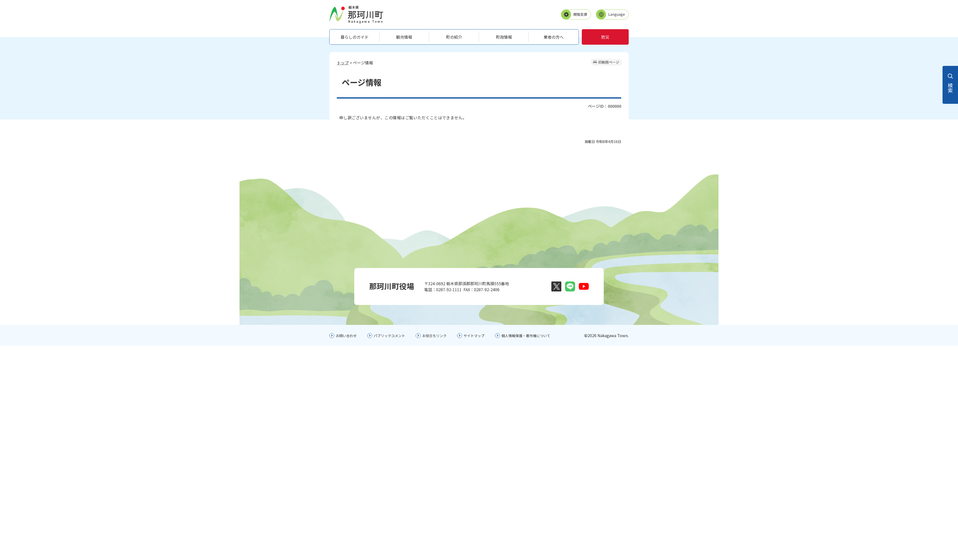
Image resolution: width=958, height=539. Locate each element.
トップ (343, 63)
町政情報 (504, 37)
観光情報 (404, 37)
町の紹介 (454, 37)
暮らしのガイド (354, 37)
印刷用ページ (608, 62)
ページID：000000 (604, 106)
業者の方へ (554, 37)
